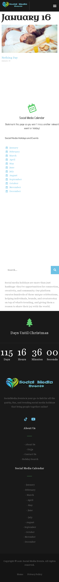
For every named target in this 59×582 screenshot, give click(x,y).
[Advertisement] (29, 229)
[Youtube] (33, 419)
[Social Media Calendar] (32, 108)
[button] (54, 5)
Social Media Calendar (32, 118)
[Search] (55, 270)
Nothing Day (10, 58)
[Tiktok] (26, 419)
